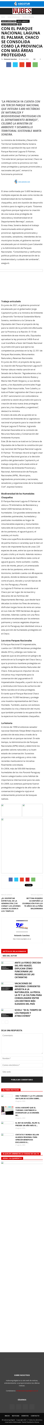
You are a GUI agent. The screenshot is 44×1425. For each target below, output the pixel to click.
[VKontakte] (25, 1406)
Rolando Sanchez (10, 59)
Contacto (35, 1416)
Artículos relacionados (14, 951)
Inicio (3, 17)
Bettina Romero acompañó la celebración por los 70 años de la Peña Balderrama (32, 903)
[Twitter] (18, 1406)
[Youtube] (31, 1406)
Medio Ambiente (22, 21)
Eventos (25, 1416)
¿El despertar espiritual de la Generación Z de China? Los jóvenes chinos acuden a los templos (11, 904)
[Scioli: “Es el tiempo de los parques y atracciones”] (7, 1013)
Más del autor (10, 956)
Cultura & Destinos (9, 24)
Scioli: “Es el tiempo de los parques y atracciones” (28, 1013)
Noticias (15, 1416)
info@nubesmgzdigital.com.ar (27, 1391)
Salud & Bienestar (8, 21)
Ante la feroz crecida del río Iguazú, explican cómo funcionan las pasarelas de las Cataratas (28, 970)
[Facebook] (12, 1406)
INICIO (7, 1416)
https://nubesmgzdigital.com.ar (22, 939)
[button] (40, 11)
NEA (19, 24)
